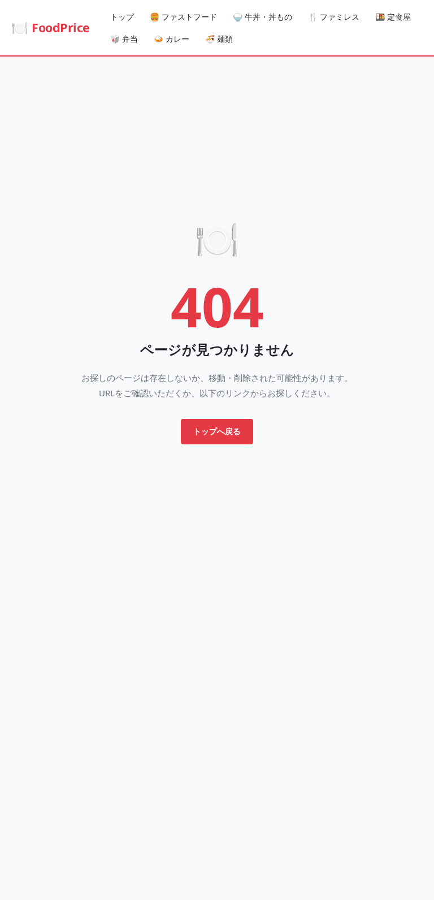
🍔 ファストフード (183, 16)
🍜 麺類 (219, 38)
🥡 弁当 (124, 38)
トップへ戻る (217, 431)
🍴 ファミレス (333, 16)
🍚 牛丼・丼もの (262, 16)
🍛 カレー (171, 38)
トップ (122, 16)
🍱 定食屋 (393, 16)
